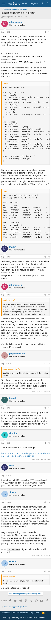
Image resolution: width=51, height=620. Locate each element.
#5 (49, 408)
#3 (49, 295)
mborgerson (8, 16)
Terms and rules (8, 613)
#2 (49, 257)
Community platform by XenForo (23, 618)
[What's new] (42, 3)
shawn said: (8, 576)
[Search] (47, 3)
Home (38, 613)
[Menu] (4, 3)
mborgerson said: (10, 369)
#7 (49, 475)
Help (31, 613)
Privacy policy (22, 613)
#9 (49, 571)
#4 (49, 363)
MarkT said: (7, 300)
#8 (49, 502)
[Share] (45, 32)
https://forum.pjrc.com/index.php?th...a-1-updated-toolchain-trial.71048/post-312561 (25, 454)
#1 (49, 32)
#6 (49, 443)
